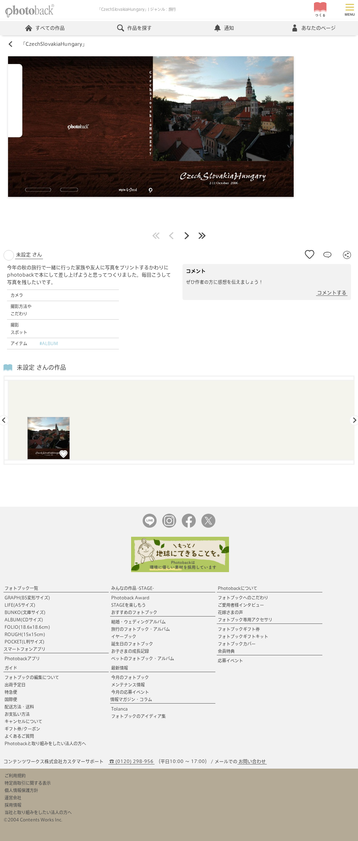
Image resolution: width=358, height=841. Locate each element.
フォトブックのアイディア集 (138, 716)
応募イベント (230, 660)
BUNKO (25, 612)
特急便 (11, 692)
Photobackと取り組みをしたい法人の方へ (45, 743)
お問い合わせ (252, 761)
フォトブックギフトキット (243, 636)
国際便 (11, 699)
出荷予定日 (15, 685)
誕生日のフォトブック (132, 644)
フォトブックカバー (237, 644)
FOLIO (27, 627)
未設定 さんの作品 (41, 367)
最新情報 (119, 668)
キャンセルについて (23, 721)
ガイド (11, 668)
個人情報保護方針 (21, 790)
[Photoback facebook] (189, 526)
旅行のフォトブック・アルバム (140, 629)
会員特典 (226, 651)
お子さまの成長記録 (130, 651)
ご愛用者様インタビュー (241, 605)
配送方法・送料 (19, 707)
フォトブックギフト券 (239, 629)
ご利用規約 (15, 776)
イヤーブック (123, 636)
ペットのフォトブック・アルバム (142, 658)
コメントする (331, 292)
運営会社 (13, 798)
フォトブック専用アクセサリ (245, 620)
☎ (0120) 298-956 (131, 761)
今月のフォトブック (130, 677)
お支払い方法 (17, 714)
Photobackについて (237, 588)
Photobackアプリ (22, 658)
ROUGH (25, 634)
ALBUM (24, 620)
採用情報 (13, 805)
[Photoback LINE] (150, 526)
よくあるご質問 (19, 736)
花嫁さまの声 (230, 612)
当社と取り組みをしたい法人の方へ (38, 812)
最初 (155, 235)
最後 (202, 235)
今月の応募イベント (130, 692)
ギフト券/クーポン (22, 729)
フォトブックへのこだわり (243, 598)
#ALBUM (49, 343)
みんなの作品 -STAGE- (132, 588)
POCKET (24, 642)
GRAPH (27, 598)
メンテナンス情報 (128, 685)
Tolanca (119, 709)
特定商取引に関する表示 (28, 783)
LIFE (20, 605)
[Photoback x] (208, 526)
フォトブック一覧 (21, 588)
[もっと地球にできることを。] (180, 570)
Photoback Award (130, 598)
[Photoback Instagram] (169, 526)
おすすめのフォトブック (134, 612)
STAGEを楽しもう (128, 605)
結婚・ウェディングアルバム (138, 622)
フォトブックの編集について (32, 677)
